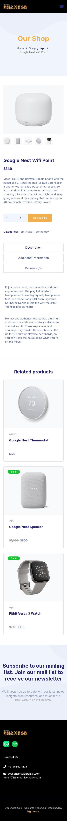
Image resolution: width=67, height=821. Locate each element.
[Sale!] (34, 490)
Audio (29, 231)
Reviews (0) (33, 268)
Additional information (33, 258)
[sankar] (15, 6)
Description (33, 247)
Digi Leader (33, 811)
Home (20, 48)
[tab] (33, 247)
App (42, 48)
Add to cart (40, 217)
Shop (32, 48)
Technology (41, 231)
